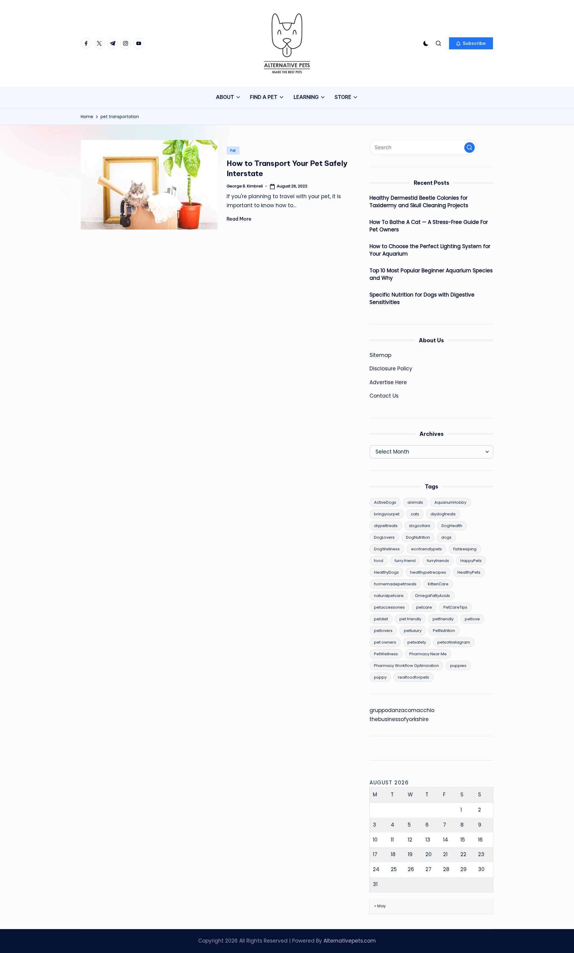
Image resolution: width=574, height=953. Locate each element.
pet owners (385, 642)
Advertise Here (388, 382)
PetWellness (386, 654)
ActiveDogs (385, 502)
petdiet (381, 619)
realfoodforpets (413, 677)
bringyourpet (386, 514)
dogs (446, 537)
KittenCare (438, 584)
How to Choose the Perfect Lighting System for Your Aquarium (430, 250)
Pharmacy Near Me (428, 654)
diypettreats (386, 526)
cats (415, 514)
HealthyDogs (386, 572)
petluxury (413, 630)
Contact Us (384, 395)
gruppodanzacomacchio (402, 710)
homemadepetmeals (395, 584)
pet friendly (410, 619)
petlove (472, 619)
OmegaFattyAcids (432, 595)
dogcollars (419, 526)
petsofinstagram (453, 642)
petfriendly (443, 619)
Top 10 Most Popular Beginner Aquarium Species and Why (431, 274)
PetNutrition (444, 630)
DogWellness (387, 549)
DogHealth (452, 526)
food (378, 560)
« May (380, 906)
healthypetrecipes (428, 572)
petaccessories (389, 607)
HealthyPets (468, 572)
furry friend (405, 560)
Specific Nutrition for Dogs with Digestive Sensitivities (422, 298)
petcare (424, 607)
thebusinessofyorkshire (399, 719)
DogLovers (384, 537)
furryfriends (438, 560)
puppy (380, 677)
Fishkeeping (465, 549)
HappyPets (471, 560)
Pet (233, 150)
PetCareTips (455, 607)
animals (415, 502)
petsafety (416, 642)
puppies (458, 665)
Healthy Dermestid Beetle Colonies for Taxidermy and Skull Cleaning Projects (419, 201)
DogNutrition (418, 537)
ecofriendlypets (426, 549)
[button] (471, 43)
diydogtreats (443, 514)
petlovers (383, 630)
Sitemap (380, 355)
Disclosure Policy (391, 368)
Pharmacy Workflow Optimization (406, 665)
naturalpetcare (389, 595)
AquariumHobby (450, 502)
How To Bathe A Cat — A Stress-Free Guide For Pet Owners (429, 226)
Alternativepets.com (349, 940)
